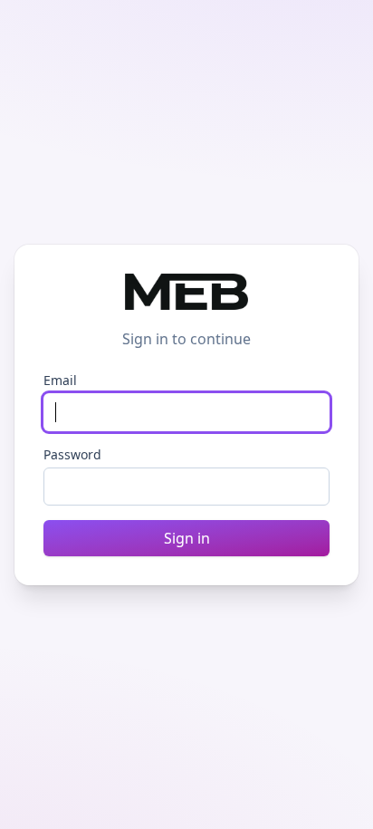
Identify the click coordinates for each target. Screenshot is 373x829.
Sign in (187, 538)
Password (72, 454)
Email (60, 380)
